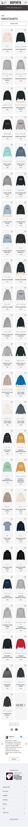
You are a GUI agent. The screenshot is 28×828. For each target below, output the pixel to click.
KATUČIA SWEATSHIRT (20, 307)
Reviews (14, 758)
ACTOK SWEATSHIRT (7, 49)
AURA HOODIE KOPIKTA (20, 78)
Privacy (5, 804)
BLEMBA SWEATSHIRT (7, 136)
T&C (4, 808)
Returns (5, 799)
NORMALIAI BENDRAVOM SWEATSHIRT (21, 480)
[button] (14, 24)
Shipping (5, 795)
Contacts (6, 812)
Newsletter (6, 787)
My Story (5, 791)
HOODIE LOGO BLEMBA (7, 279)
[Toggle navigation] (26, 3)
